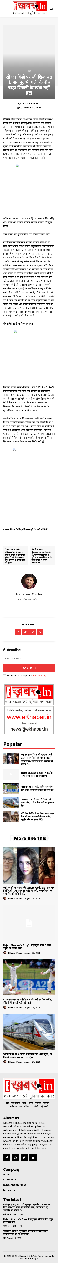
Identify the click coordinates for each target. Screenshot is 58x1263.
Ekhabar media (31, 103)
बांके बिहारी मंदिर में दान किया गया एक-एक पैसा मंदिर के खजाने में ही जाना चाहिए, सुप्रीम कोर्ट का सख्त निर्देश (37, 816)
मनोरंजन (6, 1214)
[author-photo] (5, 898)
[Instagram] (15, 1157)
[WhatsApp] (40, 632)
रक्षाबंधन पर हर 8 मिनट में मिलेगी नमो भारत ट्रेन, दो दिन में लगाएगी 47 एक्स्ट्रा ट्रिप (37, 802)
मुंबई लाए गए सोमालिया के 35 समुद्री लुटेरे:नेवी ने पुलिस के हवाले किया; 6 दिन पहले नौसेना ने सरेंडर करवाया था (42, 557)
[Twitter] (25, 632)
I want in (27, 668)
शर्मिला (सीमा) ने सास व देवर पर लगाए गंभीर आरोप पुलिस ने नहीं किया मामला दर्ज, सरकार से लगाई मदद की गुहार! (15, 557)
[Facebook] (18, 632)
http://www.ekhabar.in (29, 599)
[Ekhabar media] (29, 581)
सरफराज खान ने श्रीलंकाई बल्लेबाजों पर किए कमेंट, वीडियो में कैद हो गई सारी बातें (37, 788)
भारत (29, 71)
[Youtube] (33, 1157)
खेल (4, 1238)
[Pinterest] (32, 632)
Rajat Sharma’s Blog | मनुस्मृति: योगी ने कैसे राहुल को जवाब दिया (37, 774)
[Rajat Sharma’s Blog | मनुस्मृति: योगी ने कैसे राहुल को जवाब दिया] (11, 774)
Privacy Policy (39, 675)
